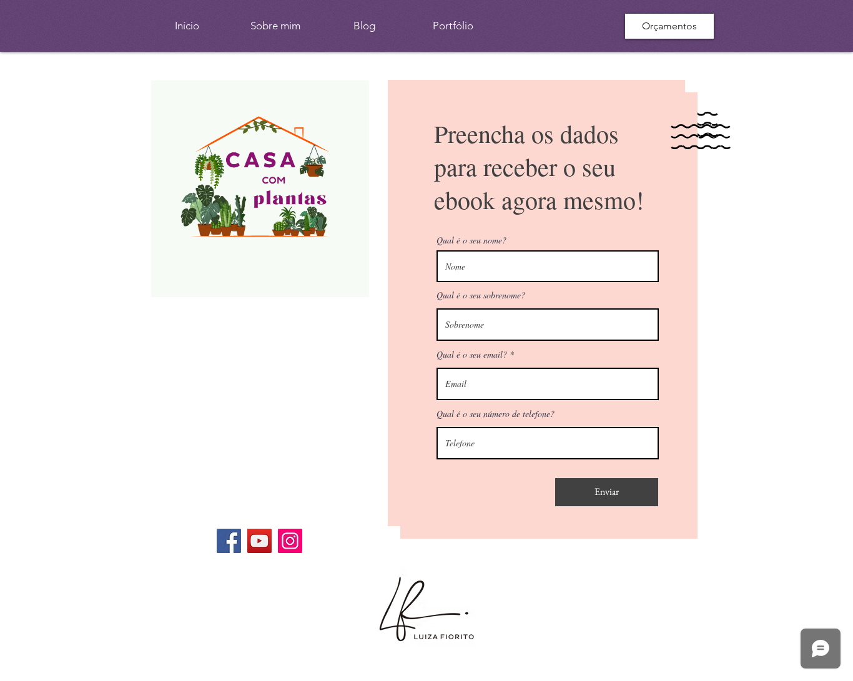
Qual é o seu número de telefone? (495, 413)
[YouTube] (259, 541)
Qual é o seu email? (471, 354)
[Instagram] (290, 541)
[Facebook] (229, 541)
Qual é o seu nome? (471, 240)
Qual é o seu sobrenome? (480, 295)
